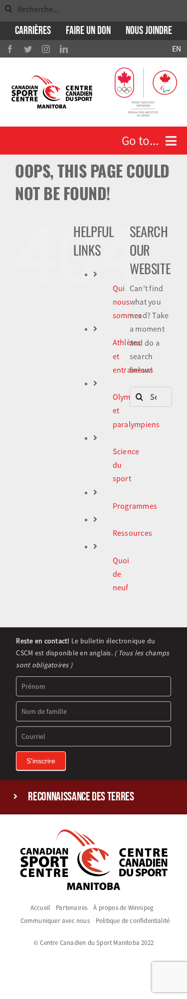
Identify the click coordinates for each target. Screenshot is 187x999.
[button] (93, 797)
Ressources (132, 533)
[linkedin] (64, 49)
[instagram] (46, 49)
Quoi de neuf (121, 573)
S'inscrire (40, 761)
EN (176, 49)
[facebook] (10, 49)
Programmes (135, 506)
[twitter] (28, 49)
